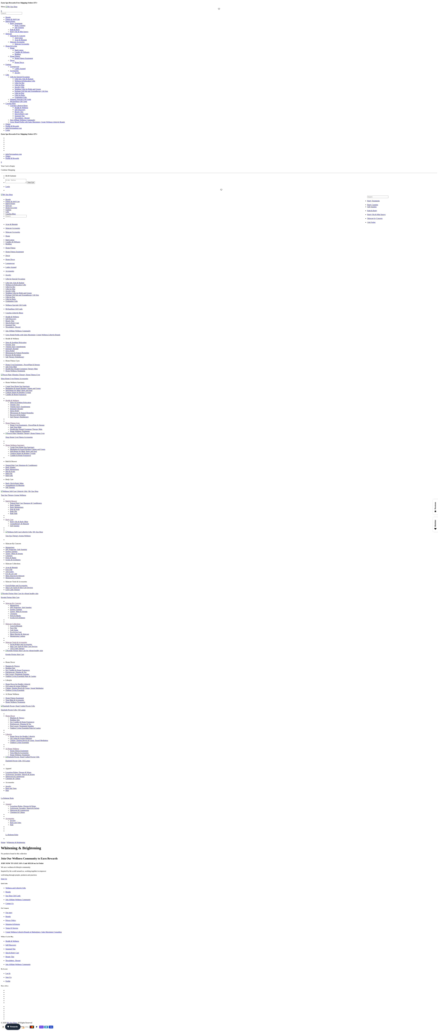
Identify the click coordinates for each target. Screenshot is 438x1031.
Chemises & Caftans (12, 779)
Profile (7, 981)
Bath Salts (9, 476)
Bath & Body (10, 21)
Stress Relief (9, 351)
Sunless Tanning (11, 552)
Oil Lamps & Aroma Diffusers (16, 686)
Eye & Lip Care (11, 574)
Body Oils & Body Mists (14, 483)
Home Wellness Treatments (15, 371)
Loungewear (14, 67)
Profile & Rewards (12, 126)
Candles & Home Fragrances (15, 395)
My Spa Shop (12, 1023)
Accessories (14, 71)
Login (7, 130)
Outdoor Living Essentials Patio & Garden (20, 676)
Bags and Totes (11, 788)
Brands (8, 17)
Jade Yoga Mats (11, 367)
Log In (7, 973)
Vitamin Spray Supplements (15, 347)
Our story (8, 913)
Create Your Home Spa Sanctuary (17, 386)
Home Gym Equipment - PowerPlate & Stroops (22, 365)
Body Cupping (20, 25)
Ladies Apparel (20, 69)
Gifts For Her (19, 83)
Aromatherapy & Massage (14, 485)
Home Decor (19, 62)
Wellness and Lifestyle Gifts (15, 888)
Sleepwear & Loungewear (14, 776)
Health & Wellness (21, 108)
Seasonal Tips (20, 116)
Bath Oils (8, 473)
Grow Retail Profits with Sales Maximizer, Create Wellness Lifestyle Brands (37, 122)
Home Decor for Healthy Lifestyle (17, 684)
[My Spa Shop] (11, 7)
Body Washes (10, 467)
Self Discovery (20, 110)
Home (12, 48)
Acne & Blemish (21, 40)
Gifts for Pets (19, 93)
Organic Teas (10, 345)
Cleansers (8, 556)
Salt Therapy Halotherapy (14, 357)
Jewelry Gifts (19, 87)
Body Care (9, 520)
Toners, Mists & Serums (14, 554)
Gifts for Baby (20, 95)
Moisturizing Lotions (13, 578)
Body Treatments (16, 23)
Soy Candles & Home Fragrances (17, 670)
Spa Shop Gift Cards (12, 896)
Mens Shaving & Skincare (14, 576)
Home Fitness (15, 56)
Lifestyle (8, 734)
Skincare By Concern (13, 603)
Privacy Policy (10, 920)
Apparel (8, 804)
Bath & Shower (11, 501)
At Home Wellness (12, 749)
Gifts (7, 75)
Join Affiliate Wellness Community (22, 120)
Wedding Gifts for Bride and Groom (28, 89)
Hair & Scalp (10, 471)
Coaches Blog (10, 104)
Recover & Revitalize (13, 355)
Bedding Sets (10, 668)
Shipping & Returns (12, 924)
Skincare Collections (12, 624)
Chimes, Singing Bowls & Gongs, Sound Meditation (24, 688)
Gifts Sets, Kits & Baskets (24, 79)
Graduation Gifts (21, 97)
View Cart (31, 182)
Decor (12, 60)
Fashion (8, 64)
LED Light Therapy (12, 590)
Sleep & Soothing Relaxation (15, 343)
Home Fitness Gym (12, 423)
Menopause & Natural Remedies (17, 353)
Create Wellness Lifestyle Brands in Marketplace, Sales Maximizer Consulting (33, 932)
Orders (7, 124)
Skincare (8, 34)
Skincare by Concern (17, 36)
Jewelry (17, 73)
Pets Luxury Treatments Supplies (17, 674)
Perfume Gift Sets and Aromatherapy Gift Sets (31, 91)
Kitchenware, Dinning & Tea (15, 672)
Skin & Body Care (21, 114)
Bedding (18, 54)
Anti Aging (19, 38)
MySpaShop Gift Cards (18, 101)
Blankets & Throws (12, 666)
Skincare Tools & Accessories (16, 642)
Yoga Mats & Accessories (14, 700)
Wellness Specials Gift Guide (20, 99)
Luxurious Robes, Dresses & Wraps (18, 772)
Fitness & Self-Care (12, 19)
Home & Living (11, 46)
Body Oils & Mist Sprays (19, 32)
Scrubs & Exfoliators (13, 560)
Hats (7, 790)
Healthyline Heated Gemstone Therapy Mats (21, 369)
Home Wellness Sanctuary (14, 445)
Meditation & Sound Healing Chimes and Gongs (23, 388)
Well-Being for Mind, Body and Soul (18, 390)
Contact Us (9, 903)
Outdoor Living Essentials (14, 690)
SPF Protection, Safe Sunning (16, 549)
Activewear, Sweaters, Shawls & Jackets (20, 774)
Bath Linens (19, 50)
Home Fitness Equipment (24, 58)
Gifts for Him (19, 85)
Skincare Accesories (17, 42)
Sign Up (8, 977)
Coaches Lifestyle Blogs (19, 106)
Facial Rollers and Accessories (16, 586)
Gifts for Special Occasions (20, 77)
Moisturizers (9, 547)
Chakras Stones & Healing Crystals (18, 392)
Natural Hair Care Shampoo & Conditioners (21, 465)
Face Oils (8, 570)
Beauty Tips (19, 112)
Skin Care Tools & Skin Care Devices (19, 588)
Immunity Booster (11, 349)
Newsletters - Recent (22, 118)
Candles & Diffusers (22, 52)
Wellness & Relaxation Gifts (25, 81)
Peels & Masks (10, 558)
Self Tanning (19, 28)
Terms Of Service (11, 928)
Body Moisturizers (12, 469)
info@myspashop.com (13, 128)
